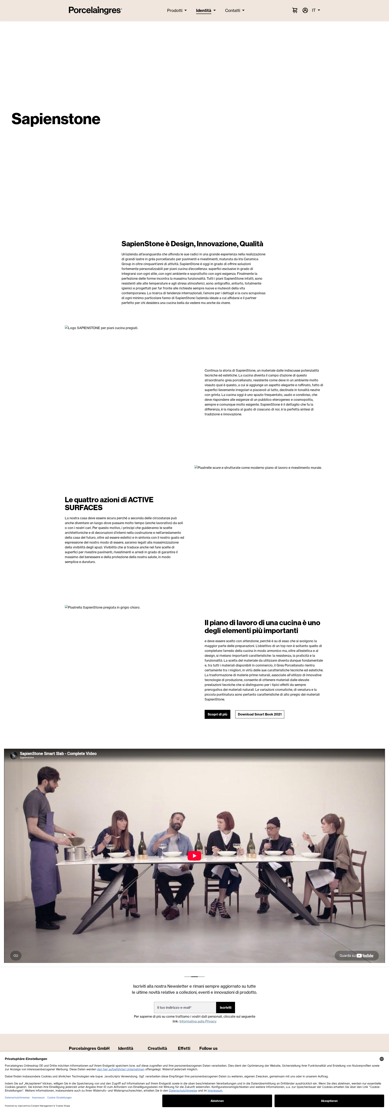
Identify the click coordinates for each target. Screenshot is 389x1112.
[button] (217, 714)
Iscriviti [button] (225, 1007)
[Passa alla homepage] (95, 10)
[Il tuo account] (305, 10)
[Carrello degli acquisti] (295, 10)
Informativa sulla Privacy (198, 1021)
